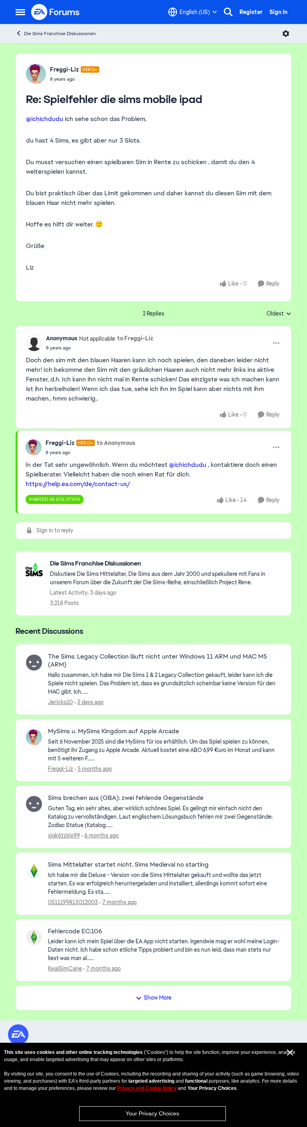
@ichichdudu (44, 119)
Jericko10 (60, 702)
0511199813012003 (73, 902)
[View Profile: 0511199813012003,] (34, 871)
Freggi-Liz (64, 69)
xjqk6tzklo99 (64, 835)
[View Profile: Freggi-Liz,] (34, 737)
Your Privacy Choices (152, 1113)
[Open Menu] (285, 33)
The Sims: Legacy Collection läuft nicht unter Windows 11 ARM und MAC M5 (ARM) (157, 661)
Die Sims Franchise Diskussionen (60, 33)
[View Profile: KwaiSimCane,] (34, 937)
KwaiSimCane (65, 968)
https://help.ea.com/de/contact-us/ (78, 484)
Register (251, 12)
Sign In (278, 12)
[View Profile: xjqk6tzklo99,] (34, 804)
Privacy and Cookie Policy (147, 1088)
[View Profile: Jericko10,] (34, 663)
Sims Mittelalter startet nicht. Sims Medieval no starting (128, 865)
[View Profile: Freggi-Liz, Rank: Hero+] (36, 74)
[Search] (228, 12)
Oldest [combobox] (279, 314)
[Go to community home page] (55, 12)
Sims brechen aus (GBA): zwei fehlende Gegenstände (125, 798)
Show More (157, 997)
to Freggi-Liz (135, 338)
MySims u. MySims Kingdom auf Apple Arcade (113, 731)
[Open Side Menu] (20, 12)
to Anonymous (116, 442)
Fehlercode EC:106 (75, 931)
